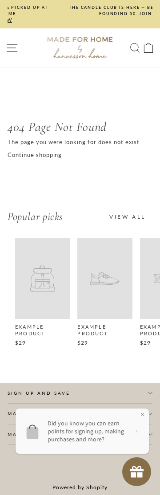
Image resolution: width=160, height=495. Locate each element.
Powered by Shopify (79, 487)
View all (127, 216)
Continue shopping (35, 154)
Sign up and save (39, 393)
